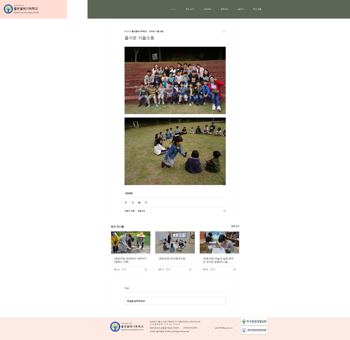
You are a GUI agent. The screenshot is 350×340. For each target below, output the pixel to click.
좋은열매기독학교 (26, 8)
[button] (192, 9)
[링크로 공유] (146, 202)
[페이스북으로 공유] (126, 202)
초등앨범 (129, 193)
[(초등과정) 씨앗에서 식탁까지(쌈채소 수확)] (131, 242)
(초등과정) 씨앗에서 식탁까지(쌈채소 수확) (130, 260)
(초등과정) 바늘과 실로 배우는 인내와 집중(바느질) (218, 260)
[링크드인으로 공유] (139, 202)
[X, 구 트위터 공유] (132, 202)
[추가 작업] (224, 31)
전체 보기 (235, 226)
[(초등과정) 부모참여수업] (175, 242)
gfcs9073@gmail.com (224, 328)
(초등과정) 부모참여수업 (172, 258)
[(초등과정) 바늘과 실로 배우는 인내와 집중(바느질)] (219, 242)
